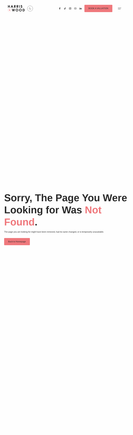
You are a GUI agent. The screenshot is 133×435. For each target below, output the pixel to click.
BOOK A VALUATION (98, 8)
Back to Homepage (17, 242)
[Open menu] (119, 8)
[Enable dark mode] (30, 8)
